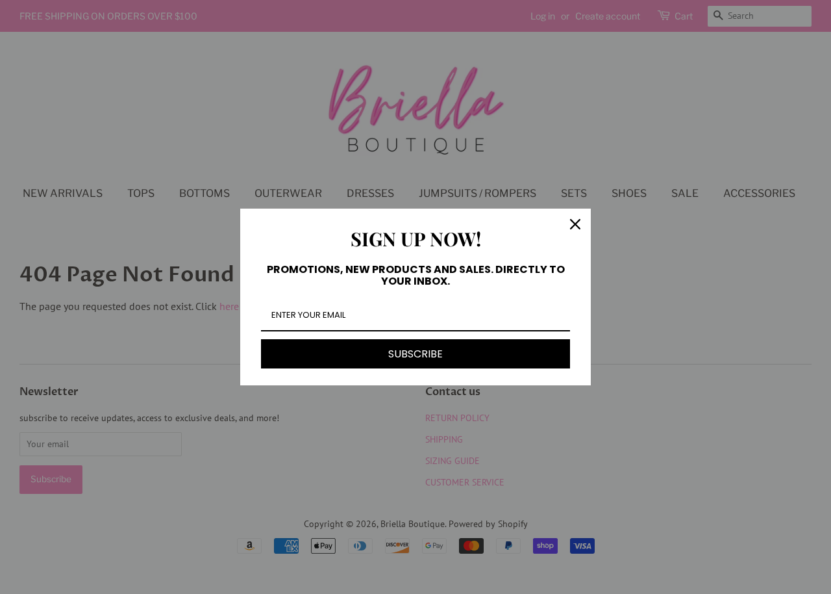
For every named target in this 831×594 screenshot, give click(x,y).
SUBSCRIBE (415, 353)
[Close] (575, 224)
